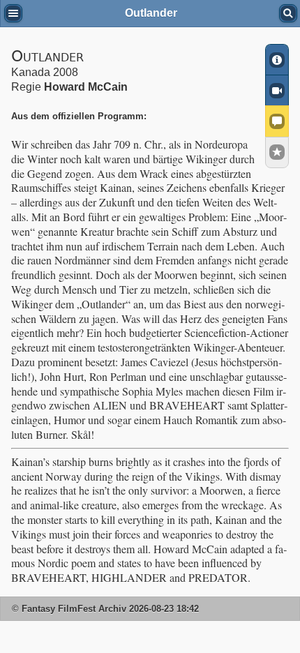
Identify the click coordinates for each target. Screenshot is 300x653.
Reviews (277, 120)
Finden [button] (288, 13)
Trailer (277, 90)
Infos (277, 59)
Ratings (277, 152)
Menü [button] (13, 13)
